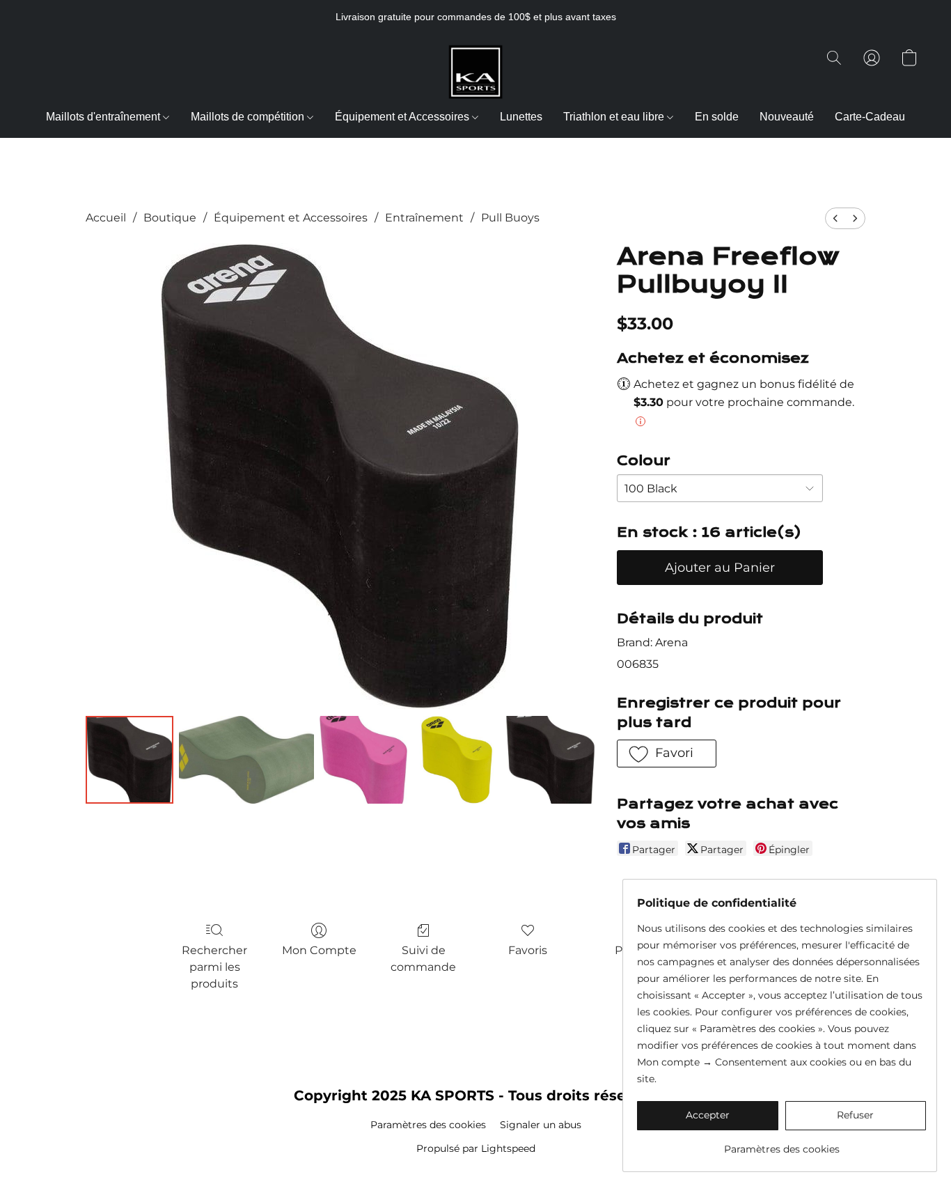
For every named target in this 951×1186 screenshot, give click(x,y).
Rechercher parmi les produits (214, 967)
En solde (717, 117)
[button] (475, 72)
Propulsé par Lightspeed (475, 1148)
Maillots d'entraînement (104, 117)
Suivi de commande (423, 959)
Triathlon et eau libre (615, 117)
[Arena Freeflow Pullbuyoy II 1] (246, 760)
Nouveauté (787, 117)
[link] (781, 1143)
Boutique (169, 217)
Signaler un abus (540, 1124)
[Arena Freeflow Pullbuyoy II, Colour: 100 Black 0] (129, 760)
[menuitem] (835, 218)
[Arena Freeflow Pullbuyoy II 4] (550, 760)
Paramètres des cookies (428, 1124)
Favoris (527, 950)
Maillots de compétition (249, 117)
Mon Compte (319, 950)
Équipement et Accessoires (403, 117)
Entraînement (424, 217)
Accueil (106, 217)
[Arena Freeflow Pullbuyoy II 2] (363, 760)
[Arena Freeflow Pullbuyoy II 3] (457, 760)
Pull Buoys (510, 217)
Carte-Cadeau (870, 117)
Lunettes (521, 117)
